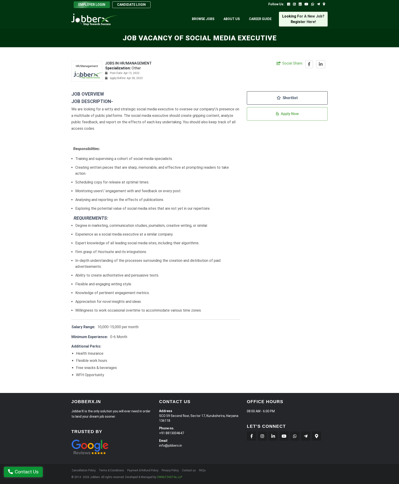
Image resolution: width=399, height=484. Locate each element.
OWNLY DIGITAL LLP (169, 477)
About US (232, 19)
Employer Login (91, 4)
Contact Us (27, 472)
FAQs (202, 470)
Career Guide (260, 19)
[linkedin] (320, 64)
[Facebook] (288, 4)
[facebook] (309, 64)
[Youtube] (306, 4)
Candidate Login (131, 4)
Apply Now (290, 114)
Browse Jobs (203, 19)
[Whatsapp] (312, 4)
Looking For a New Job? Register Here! (303, 19)
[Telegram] (318, 4)
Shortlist (290, 98)
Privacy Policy (170, 470)
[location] (316, 436)
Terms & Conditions (111, 470)
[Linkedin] (300, 4)
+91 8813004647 (171, 433)
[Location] (324, 4)
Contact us (189, 470)
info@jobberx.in (170, 445)
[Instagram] (294, 4)
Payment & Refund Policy (142, 470)
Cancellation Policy (84, 470)
